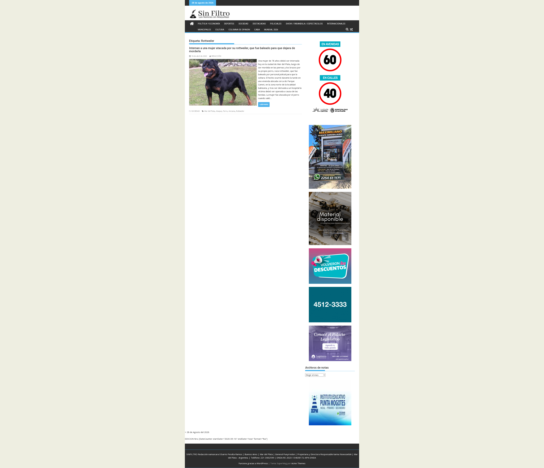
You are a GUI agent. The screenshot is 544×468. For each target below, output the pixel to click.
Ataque (219, 111)
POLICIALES (275, 23)
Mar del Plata (209, 111)
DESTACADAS (259, 23)
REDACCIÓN (216, 56)
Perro (225, 111)
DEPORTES (229, 23)
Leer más (264, 104)
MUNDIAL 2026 (271, 29)
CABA (257, 29)
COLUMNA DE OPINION (239, 29)
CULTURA (219, 29)
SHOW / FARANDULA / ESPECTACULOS (304, 23)
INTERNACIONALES (336, 23)
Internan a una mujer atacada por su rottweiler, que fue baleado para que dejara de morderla (242, 49)
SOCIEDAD (243, 23)
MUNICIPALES (204, 29)
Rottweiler (240, 111)
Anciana (232, 111)
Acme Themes (298, 463)
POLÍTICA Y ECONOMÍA (209, 23)
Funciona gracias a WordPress (253, 463)
